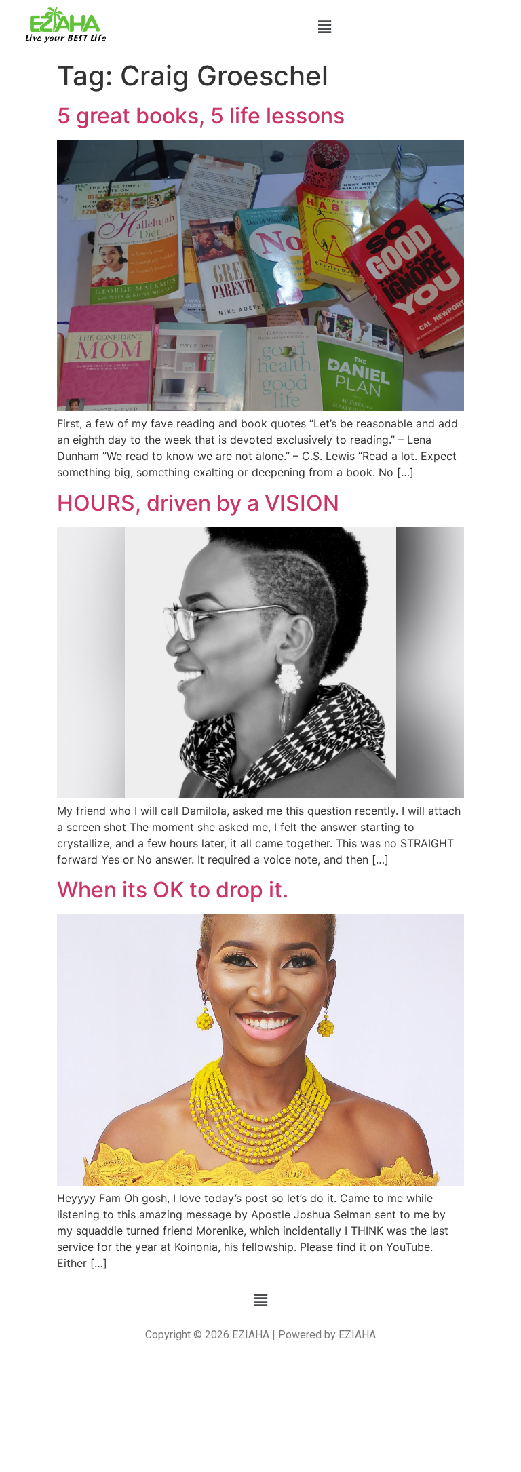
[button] (324, 26)
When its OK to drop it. (172, 889)
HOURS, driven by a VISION (198, 503)
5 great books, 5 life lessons (201, 115)
